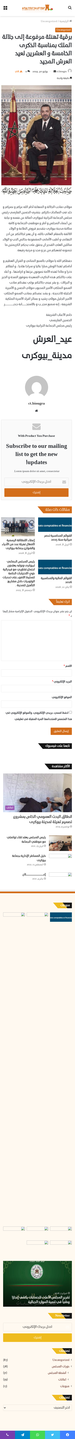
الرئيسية (64, 21)
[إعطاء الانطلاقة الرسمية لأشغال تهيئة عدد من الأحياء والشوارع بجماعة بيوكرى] (18, 526)
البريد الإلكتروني (62, 681)
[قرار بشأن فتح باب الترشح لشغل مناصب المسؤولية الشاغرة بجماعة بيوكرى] (38, 1246)
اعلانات (62, 1379)
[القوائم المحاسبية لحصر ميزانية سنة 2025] (55, 524)
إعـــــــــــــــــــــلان (34, 874)
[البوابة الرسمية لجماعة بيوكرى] (37, 8)
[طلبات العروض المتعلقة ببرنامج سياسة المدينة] (14, 1233)
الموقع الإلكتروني (62, 697)
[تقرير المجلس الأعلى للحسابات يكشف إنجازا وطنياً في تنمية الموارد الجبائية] (38, 918)
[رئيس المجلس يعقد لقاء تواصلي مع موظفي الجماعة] (60, 843)
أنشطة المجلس (57, 1373)
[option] (37, 1284)
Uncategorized (49, 21)
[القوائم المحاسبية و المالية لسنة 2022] (61, 1233)
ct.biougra (61, 71)
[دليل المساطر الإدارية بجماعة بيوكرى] (60, 861)
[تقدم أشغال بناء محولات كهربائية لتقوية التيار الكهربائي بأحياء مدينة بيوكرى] (14, 1068)
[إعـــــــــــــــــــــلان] (60, 878)
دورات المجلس (60, 1366)
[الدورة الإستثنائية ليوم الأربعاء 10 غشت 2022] (38, 1233)
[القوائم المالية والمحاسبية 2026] (55, 567)
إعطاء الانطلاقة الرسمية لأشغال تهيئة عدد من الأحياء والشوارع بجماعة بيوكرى (18, 544)
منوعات (64, 1386)
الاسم (68, 666)
